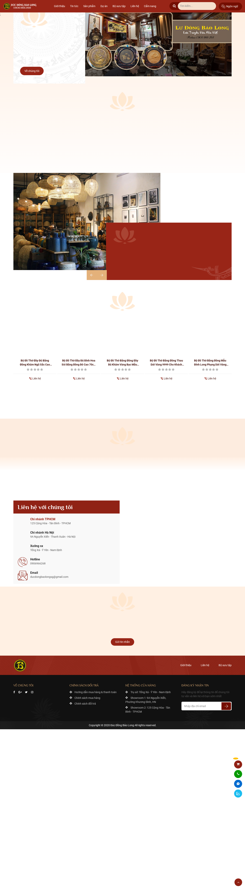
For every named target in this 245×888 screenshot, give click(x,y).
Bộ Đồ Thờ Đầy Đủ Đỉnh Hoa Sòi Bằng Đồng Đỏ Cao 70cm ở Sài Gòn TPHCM (79, 363)
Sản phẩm (89, 6)
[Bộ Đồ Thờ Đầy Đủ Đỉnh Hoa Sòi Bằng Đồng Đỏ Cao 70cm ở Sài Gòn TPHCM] (78, 334)
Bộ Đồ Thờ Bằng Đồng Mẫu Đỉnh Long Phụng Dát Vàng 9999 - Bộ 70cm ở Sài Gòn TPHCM (210, 363)
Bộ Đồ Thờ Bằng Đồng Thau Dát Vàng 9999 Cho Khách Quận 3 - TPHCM (166, 363)
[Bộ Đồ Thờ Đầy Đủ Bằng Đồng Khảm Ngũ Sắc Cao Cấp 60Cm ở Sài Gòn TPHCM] (34, 334)
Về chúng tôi (31, 70)
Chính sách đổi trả (85, 703)
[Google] (20, 692)
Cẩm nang (150, 6)
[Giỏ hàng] (238, 764)
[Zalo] (238, 793)
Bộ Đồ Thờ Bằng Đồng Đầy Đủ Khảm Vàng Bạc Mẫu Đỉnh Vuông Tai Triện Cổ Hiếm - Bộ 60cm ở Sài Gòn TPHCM (122, 363)
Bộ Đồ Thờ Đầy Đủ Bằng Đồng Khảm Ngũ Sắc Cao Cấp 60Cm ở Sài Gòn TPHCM (35, 363)
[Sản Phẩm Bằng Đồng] (20, 6)
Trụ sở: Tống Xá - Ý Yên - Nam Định (151, 692)
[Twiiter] (26, 692)
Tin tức (74, 6)
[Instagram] (32, 692)
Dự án (104, 6)
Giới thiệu (59, 6)
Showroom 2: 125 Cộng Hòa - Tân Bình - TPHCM (147, 709)
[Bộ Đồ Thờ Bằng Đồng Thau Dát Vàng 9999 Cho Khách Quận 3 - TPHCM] (166, 334)
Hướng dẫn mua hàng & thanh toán (95, 692)
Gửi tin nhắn (122, 641)
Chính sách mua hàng (87, 697)
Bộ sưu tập (119, 6)
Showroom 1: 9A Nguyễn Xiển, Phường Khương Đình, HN (145, 699)
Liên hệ (135, 6)
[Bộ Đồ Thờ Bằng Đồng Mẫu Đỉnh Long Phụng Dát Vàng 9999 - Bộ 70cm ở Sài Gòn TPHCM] (210, 334)
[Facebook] (14, 692)
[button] (102, 275)
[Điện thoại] (238, 774)
